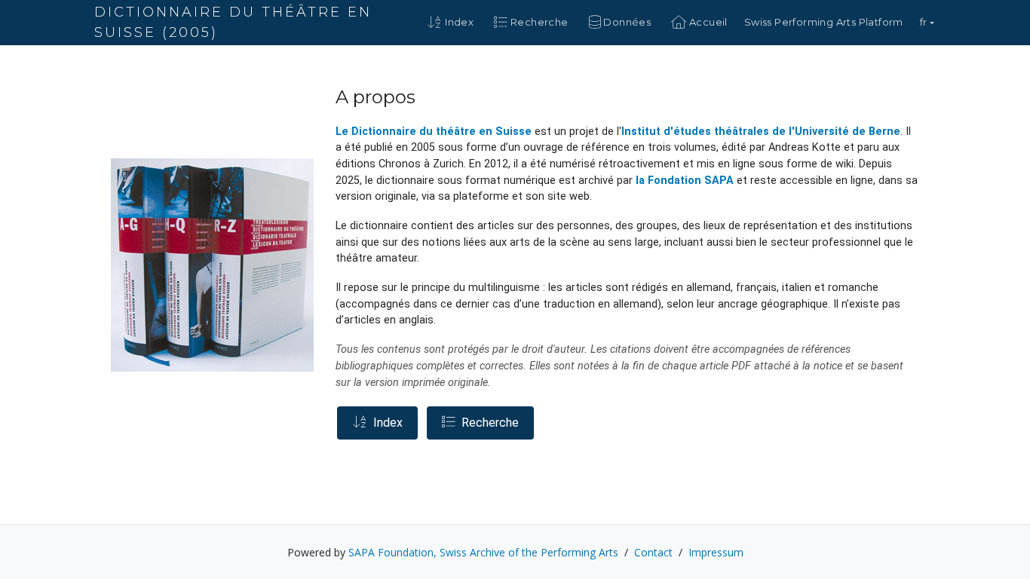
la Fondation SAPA (685, 180)
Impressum (715, 552)
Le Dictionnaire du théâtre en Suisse (434, 131)
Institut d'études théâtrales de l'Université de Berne (760, 131)
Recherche (487, 422)
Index (385, 422)
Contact (653, 552)
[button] (927, 22)
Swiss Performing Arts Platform (823, 22)
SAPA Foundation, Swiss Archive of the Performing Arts (483, 552)
